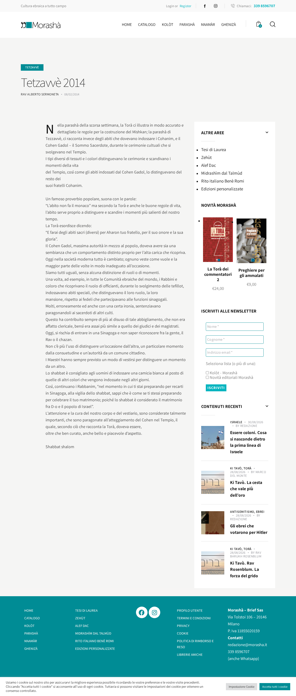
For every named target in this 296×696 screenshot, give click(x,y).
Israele (236, 422)
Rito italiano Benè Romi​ (222, 181)
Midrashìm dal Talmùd (221, 173)
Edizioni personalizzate (222, 189)
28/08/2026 (237, 472)
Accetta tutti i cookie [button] (274, 687)
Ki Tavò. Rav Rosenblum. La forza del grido (244, 569)
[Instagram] (154, 612)
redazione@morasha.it (247, 644)
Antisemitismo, (243, 512)
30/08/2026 (255, 422)
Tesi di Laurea (213, 149)
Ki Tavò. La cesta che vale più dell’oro (246, 489)
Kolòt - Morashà (223, 373)
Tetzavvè (32, 67)
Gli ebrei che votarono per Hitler (248, 529)
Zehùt (206, 157)
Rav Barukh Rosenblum (245, 554)
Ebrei (260, 512)
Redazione (248, 426)
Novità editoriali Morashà (231, 377)
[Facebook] (142, 612)
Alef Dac (208, 165)
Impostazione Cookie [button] (241, 687)
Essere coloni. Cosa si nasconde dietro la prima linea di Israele (248, 442)
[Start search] (272, 24)
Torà (248, 468)
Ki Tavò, (237, 468)
